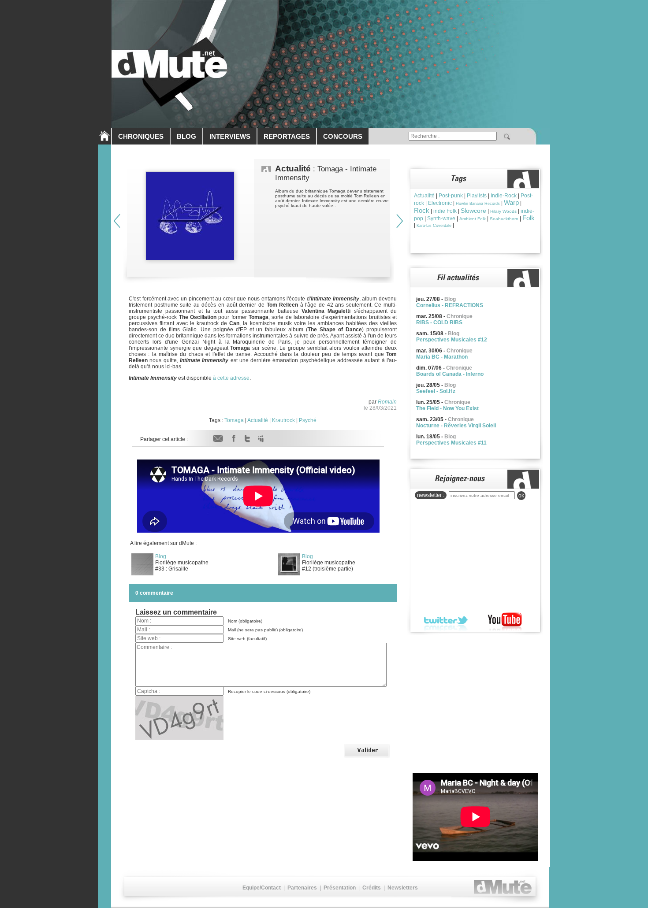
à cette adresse (231, 378)
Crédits (371, 888)
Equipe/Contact (261, 888)
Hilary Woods (503, 211)
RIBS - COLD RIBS (439, 322)
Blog (160, 556)
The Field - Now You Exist (447, 408)
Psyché (308, 420)
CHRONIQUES (141, 136)
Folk (528, 218)
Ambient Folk (472, 218)
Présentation (340, 888)
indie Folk (445, 211)
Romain (387, 402)
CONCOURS (342, 136)
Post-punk (451, 196)
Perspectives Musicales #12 (451, 340)
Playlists (477, 196)
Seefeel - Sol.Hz (435, 391)
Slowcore (473, 210)
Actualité (257, 420)
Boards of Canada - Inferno (450, 374)
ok (521, 496)
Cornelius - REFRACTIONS (449, 305)
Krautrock (283, 420)
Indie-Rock (504, 196)
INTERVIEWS (229, 136)
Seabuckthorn (504, 218)
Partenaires (302, 888)
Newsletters (402, 888)
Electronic (440, 203)
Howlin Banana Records (478, 203)
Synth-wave (441, 218)
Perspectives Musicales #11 (451, 443)
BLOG (186, 136)
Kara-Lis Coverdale (434, 225)
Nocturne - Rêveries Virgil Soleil (456, 425)
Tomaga (234, 420)
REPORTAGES (287, 136)
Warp (511, 202)
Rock (421, 210)
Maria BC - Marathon (442, 357)
